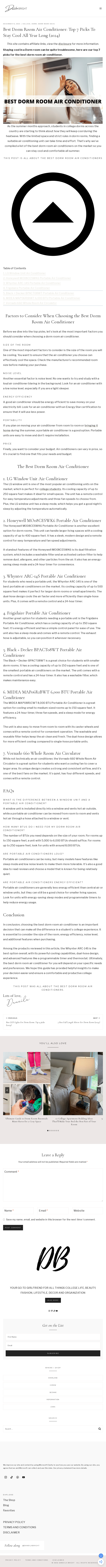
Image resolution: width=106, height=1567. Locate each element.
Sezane (53, 1392)
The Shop (9, 1500)
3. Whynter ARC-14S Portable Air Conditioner (32, 283)
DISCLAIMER (11, 1532)
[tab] (47, 1130)
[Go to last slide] (7, 1090)
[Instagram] (5, 1477)
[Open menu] (100, 8)
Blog (6, 1505)
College (27, 24)
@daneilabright (31, 1546)
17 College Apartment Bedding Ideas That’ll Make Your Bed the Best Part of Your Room (74, 1121)
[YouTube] (23, 1477)
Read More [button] (53, 1300)
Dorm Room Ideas (46, 24)
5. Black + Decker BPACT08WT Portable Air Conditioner (38, 293)
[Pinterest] (17, 1477)
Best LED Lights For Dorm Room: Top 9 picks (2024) (25, 1022)
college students (50, 489)
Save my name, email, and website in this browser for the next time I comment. (51, 1219)
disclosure (64, 43)
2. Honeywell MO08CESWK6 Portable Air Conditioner (37, 278)
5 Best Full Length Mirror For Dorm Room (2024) (79, 1020)
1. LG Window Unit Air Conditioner (24, 273)
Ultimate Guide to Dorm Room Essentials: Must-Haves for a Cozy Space (27, 1120)
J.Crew (53, 1385)
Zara (53, 1407)
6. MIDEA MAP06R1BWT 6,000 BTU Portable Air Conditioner (41, 298)
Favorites (9, 1510)
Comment (11, 1171)
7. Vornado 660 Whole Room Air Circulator (30, 303)
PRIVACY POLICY (14, 1522)
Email (43, 1210)
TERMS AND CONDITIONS (19, 1527)
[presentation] (26, 1083)
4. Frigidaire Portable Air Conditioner (26, 288)
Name (9, 1210)
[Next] (99, 1090)
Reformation (53, 1399)
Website (79, 1210)
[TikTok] (11, 1477)
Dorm (34, 24)
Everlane (53, 1378)
